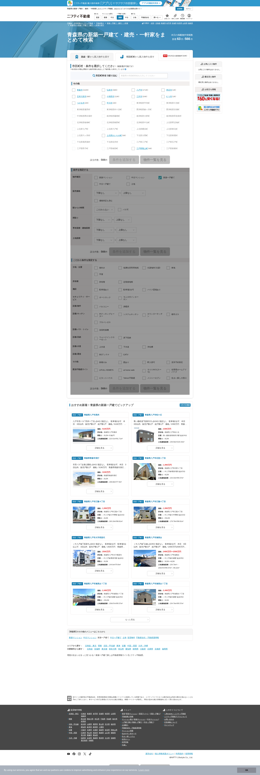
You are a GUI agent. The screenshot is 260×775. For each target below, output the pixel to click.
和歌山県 (114, 730)
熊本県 (101, 738)
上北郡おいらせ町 (114, 135)
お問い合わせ (169, 719)
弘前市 (109, 90)
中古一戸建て (115, 637)
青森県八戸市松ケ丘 (153, 415)
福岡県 (165, 649)
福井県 (113, 724)
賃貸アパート (144, 714)
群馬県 (83, 721)
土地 (124, 637)
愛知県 (128, 649)
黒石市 (169, 90)
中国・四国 (132, 646)
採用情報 (189, 753)
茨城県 (108, 719)
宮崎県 (113, 738)
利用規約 (179, 753)
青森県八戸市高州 (91, 415)
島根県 (101, 733)
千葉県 (102, 719)
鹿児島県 (84, 740)
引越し (124, 745)
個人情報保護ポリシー (164, 753)
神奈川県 (112, 649)
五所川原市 (81, 96)
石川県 (107, 724)
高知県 (95, 735)
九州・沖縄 (143, 646)
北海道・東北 (90, 646)
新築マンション (75, 637)
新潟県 (83, 724)
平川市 (109, 103)
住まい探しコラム (128, 736)
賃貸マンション (131, 714)
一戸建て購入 (127, 722)
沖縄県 (91, 740)
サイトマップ (169, 725)
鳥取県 (95, 733)
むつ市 (169, 96)
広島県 (83, 733)
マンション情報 (127, 731)
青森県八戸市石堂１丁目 (155, 458)
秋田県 (179, 23)
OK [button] (246, 770)
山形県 (185, 23)
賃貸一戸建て (155, 714)
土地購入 (125, 725)
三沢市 (139, 96)
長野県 (95, 724)
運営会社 (149, 753)
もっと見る (130, 619)
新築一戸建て (137, 722)
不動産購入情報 (127, 717)
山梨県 (89, 724)
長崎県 (95, 738)
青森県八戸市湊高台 (153, 537)
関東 (100, 646)
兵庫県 (150, 649)
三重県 (101, 727)
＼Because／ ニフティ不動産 (175, 714)
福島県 (190, 23)
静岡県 (135, 649)
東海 (118, 646)
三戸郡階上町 (142, 148)
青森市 (80, 90)
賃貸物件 (131, 637)
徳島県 (113, 733)
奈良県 (107, 730)
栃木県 (114, 719)
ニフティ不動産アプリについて (175, 717)
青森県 (163, 23)
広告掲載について (170, 722)
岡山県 (89, 733)
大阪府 (143, 649)
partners (55, 770)
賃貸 (123, 714)
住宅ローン (126, 739)
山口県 (107, 733)
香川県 (83, 735)
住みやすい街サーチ (129, 734)
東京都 (104, 649)
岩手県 (168, 23)
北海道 (157, 23)
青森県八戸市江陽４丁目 (94, 501)
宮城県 (174, 23)
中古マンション (90, 637)
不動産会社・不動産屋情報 (147, 637)
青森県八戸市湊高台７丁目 (95, 584)
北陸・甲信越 (109, 646)
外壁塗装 (125, 742)
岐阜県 (89, 727)
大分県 (107, 738)
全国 (152, 23)
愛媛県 (89, 735)
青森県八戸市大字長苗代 (94, 537)
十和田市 (110, 96)
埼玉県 (121, 649)
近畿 (124, 646)
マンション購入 (127, 719)
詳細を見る (99, 448)
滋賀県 (101, 730)
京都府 (157, 649)
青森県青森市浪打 (91, 458)
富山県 (101, 724)
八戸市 (139, 90)
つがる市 (80, 103)
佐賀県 (89, 738)
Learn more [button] (143, 770)
